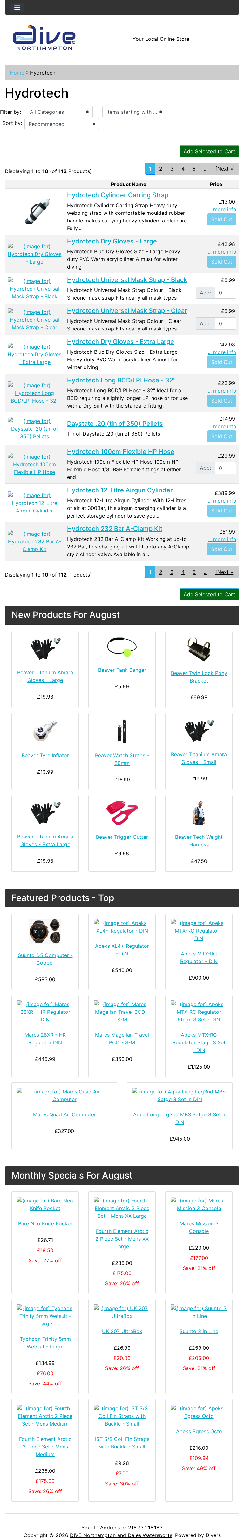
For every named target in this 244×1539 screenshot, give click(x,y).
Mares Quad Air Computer (64, 1114)
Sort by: (12, 123)
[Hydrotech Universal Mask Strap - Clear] (35, 319)
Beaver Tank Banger (122, 670)
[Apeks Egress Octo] (199, 1412)
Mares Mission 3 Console (199, 1227)
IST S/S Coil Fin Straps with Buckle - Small (122, 1443)
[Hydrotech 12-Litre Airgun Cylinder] (35, 502)
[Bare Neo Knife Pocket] (45, 1204)
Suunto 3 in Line (199, 1331)
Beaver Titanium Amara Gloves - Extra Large (45, 840)
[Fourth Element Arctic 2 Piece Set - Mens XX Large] (122, 1208)
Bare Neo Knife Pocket (45, 1223)
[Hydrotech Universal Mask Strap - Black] (35, 288)
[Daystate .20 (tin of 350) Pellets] (35, 428)
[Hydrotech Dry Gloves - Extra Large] (35, 354)
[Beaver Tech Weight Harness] (199, 813)
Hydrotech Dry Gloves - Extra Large (120, 341)
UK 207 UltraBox (122, 1331)
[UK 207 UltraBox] (122, 1312)
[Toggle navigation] (17, 7)
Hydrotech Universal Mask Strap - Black (127, 280)
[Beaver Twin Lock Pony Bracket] (199, 649)
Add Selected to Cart (209, 151)
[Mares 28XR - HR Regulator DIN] (45, 1011)
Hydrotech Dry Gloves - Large (112, 241)
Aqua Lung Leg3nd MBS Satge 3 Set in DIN (180, 1118)
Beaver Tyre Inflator (45, 755)
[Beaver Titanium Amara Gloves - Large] (45, 648)
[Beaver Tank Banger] (122, 647)
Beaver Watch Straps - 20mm (122, 759)
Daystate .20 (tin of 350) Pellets (115, 423)
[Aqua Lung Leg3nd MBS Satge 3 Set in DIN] (179, 1095)
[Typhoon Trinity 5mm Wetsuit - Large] (45, 1315)
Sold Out (221, 219)
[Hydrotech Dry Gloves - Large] (35, 253)
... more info (222, 209)
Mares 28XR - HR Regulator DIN (45, 1039)
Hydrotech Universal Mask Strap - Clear (127, 311)
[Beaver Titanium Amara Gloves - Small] (199, 730)
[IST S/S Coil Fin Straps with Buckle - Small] (122, 1416)
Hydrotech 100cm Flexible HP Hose (120, 451)
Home (17, 72)
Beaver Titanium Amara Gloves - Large (45, 676)
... (205, 168)
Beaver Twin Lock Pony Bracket (199, 677)
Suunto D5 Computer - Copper (45, 959)
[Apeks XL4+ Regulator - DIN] (122, 926)
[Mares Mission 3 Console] (199, 1204)
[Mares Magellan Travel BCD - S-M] (122, 1011)
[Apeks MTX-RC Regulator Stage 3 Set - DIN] (199, 1011)
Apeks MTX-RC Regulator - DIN (199, 957)
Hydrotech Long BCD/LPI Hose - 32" (121, 380)
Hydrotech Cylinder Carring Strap (117, 195)
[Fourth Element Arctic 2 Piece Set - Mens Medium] (45, 1416)
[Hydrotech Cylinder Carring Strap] (34, 211)
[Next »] (225, 168)
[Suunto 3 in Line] (199, 1312)
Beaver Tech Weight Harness (199, 841)
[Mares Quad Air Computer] (64, 1095)
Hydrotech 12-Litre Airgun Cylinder (120, 490)
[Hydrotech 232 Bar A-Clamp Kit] (35, 541)
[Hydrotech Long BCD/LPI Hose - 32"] (35, 392)
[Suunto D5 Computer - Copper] (45, 931)
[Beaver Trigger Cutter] (122, 813)
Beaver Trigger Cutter (122, 837)
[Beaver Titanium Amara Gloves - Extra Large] (45, 813)
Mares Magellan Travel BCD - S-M (122, 1039)
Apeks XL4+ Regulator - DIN (122, 950)
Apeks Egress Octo (199, 1431)
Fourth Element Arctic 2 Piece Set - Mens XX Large (122, 1239)
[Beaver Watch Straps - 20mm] (122, 731)
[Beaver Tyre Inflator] (45, 731)
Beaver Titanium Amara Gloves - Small (199, 758)
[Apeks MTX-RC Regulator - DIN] (199, 930)
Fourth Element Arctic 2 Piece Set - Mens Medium (45, 1446)
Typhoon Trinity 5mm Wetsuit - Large (45, 1343)
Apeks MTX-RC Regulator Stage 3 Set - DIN (199, 1042)
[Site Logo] (44, 39)
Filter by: (10, 112)
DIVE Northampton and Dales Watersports (121, 1535)
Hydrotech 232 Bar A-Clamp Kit (114, 529)
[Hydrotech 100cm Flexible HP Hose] (35, 464)
